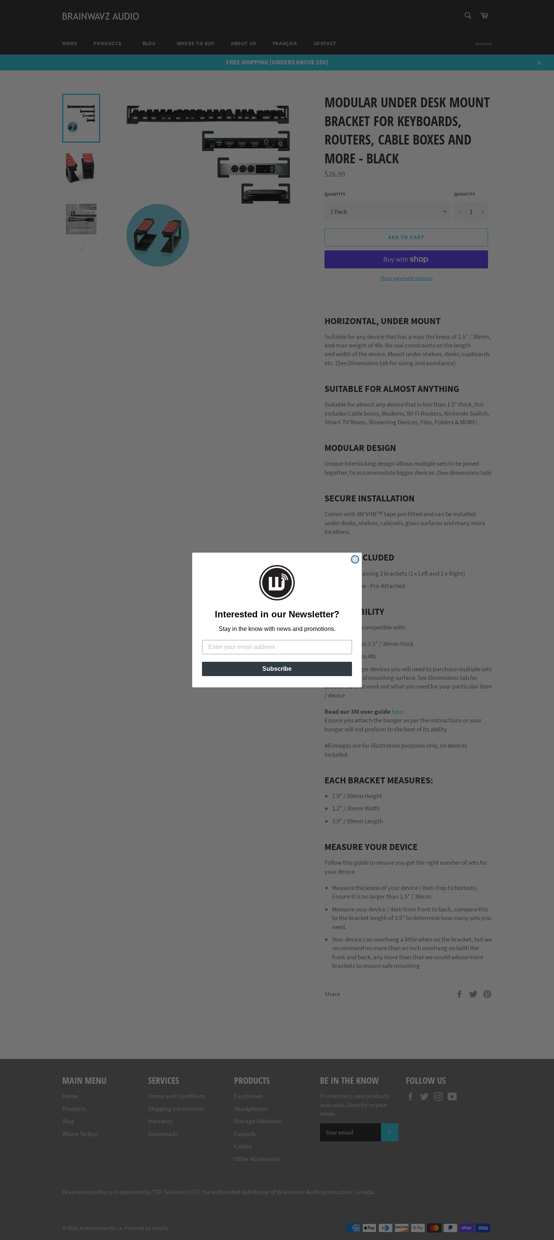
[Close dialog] (355, 559)
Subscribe (277, 669)
